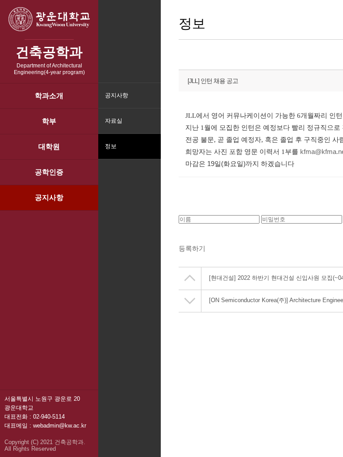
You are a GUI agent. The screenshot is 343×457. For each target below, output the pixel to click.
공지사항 (49, 197)
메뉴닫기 (153, 152)
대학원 (49, 146)
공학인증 (49, 172)
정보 (111, 146)
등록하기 (192, 248)
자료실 (113, 120)
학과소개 (49, 96)
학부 (49, 121)
